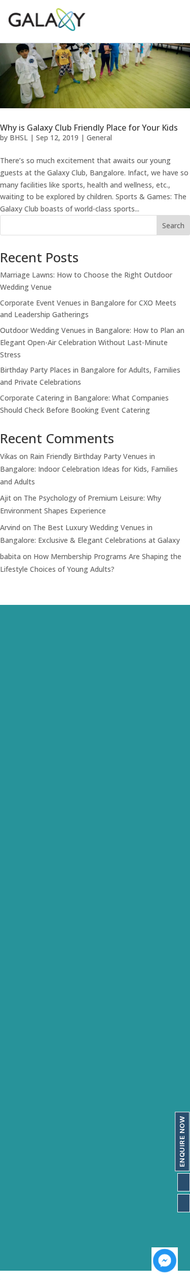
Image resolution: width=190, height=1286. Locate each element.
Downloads (29, 977)
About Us (57, 748)
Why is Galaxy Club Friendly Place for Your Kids (89, 127)
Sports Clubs (32, 1119)
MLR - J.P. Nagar (38, 872)
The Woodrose (36, 854)
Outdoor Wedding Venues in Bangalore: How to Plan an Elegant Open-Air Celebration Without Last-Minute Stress (92, 342)
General (99, 137)
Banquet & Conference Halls (59, 1136)
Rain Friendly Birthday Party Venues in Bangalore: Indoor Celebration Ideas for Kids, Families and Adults (89, 468)
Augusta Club (32, 818)
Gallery (22, 960)
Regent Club (31, 836)
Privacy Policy (33, 1013)
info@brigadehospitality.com (65, 1242)
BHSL (19, 137)
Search (173, 225)
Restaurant (29, 1154)
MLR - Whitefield (39, 889)
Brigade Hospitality (43, 907)
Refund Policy (33, 1031)
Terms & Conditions (44, 1049)
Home (20, 748)
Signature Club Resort (48, 800)
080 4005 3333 (42, 1207)
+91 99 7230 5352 (48, 1224)
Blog (17, 995)
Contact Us (102, 748)
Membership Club (40, 1101)
